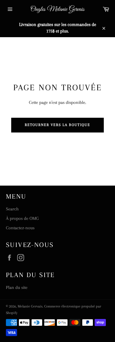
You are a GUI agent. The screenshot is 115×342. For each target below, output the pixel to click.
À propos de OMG (22, 218)
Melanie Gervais (30, 306)
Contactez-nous (20, 227)
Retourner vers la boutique (58, 125)
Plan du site (16, 287)
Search (12, 209)
